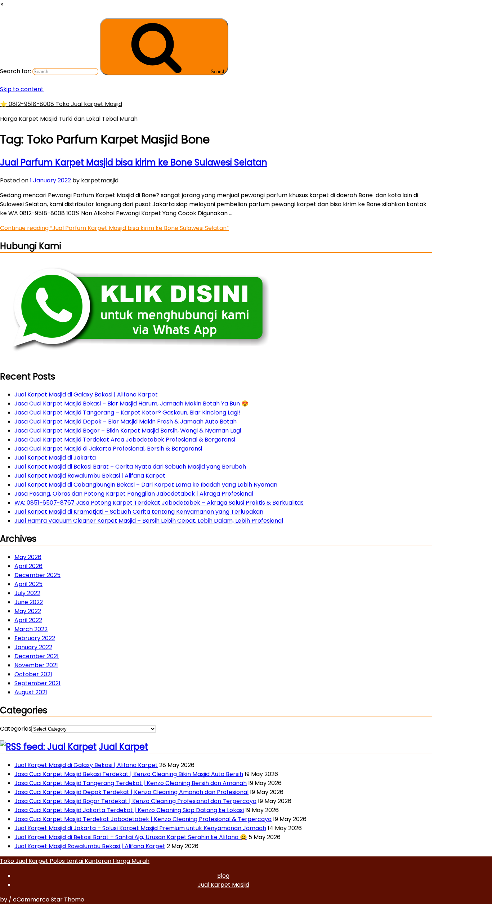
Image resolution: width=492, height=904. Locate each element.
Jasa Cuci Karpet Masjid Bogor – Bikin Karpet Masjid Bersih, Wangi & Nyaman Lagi (127, 430)
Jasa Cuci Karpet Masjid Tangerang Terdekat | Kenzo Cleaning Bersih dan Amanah (130, 783)
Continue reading (114, 228)
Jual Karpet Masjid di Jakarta (55, 457)
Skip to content (22, 89)
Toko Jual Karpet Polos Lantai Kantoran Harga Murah (74, 861)
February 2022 (34, 638)
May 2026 (27, 557)
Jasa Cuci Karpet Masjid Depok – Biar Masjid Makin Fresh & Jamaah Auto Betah (125, 421)
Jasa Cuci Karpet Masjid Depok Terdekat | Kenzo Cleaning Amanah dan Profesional (131, 792)
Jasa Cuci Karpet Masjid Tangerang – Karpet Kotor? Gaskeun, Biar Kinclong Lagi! (127, 412)
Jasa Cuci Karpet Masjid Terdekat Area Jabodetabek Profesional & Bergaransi (124, 439)
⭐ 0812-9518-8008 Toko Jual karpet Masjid (61, 104)
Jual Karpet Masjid (223, 885)
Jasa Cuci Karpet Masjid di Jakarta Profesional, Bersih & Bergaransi (108, 448)
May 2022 (27, 611)
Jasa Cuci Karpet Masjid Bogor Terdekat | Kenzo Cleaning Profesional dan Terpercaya (135, 801)
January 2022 (33, 647)
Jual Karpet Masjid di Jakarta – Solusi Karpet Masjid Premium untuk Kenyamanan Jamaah (140, 828)
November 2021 (36, 665)
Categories (15, 728)
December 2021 (36, 656)
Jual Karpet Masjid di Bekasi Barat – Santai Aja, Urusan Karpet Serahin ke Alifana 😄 (130, 837)
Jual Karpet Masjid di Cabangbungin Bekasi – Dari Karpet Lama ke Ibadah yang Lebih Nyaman (145, 484)
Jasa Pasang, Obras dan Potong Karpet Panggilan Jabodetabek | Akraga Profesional (133, 493)
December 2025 (37, 575)
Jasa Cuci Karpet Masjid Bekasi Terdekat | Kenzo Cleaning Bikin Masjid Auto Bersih (128, 774)
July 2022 (27, 593)
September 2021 (37, 683)
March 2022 (31, 629)
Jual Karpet (123, 747)
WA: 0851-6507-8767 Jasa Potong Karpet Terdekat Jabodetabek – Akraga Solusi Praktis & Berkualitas (159, 502)
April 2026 (28, 566)
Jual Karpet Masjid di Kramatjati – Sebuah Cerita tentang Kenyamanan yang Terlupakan (138, 512)
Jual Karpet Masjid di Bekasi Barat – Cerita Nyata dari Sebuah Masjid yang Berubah (130, 466)
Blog (223, 876)
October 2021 (33, 674)
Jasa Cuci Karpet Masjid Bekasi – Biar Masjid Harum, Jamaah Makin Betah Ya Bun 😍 (131, 403)
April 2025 (28, 584)
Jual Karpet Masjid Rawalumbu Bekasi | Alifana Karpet (89, 475)
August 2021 (30, 692)
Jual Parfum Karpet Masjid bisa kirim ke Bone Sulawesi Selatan (133, 162)
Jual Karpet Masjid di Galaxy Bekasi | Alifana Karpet (86, 394)
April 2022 (28, 620)
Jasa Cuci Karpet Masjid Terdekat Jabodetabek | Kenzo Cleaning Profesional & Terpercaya (143, 819)
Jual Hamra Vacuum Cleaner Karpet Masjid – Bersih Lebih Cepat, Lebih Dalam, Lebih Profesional (148, 521)
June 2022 (28, 602)
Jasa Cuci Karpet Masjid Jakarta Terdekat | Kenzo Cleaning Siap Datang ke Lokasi (129, 810)
